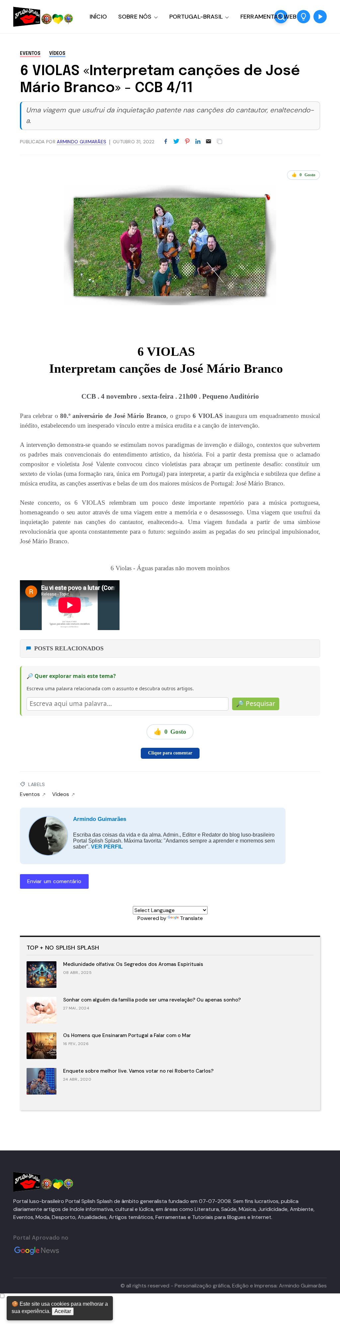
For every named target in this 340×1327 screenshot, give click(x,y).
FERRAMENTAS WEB (268, 17)
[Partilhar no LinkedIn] (198, 142)
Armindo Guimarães (99, 819)
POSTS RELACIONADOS (69, 648)
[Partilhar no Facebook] (166, 142)
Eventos (30, 53)
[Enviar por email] (209, 140)
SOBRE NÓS (135, 17)
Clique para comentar (170, 752)
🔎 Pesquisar (255, 703)
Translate (191, 918)
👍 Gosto (303, 174)
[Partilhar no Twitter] (176, 142)
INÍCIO (98, 17)
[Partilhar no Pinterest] (187, 142)
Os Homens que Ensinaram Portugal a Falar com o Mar (127, 1035)
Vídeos (57, 53)
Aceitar (62, 1311)
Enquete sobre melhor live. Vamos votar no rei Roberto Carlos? (138, 1071)
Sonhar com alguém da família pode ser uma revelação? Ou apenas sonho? (152, 999)
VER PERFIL (107, 847)
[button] (303, 16)
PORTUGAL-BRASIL (196, 17)
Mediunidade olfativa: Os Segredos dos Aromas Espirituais (133, 964)
